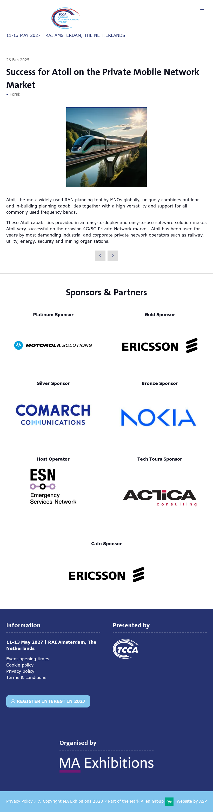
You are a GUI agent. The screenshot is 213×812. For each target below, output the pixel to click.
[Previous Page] (100, 256)
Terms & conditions (26, 677)
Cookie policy (20, 665)
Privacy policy (20, 671)
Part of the (136, 801)
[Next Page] (113, 256)
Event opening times (27, 659)
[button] (202, 11)
